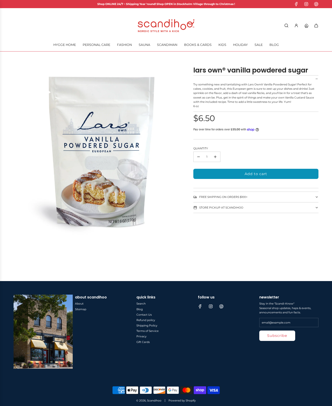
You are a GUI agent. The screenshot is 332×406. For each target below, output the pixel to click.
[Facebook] (296, 4)
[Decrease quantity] (198, 157)
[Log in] (296, 26)
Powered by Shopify (182, 400)
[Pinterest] (316, 4)
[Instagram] (306, 4)
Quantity (200, 148)
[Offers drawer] (306, 26)
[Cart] (316, 26)
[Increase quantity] (215, 157)
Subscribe (277, 335)
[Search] (286, 26)
